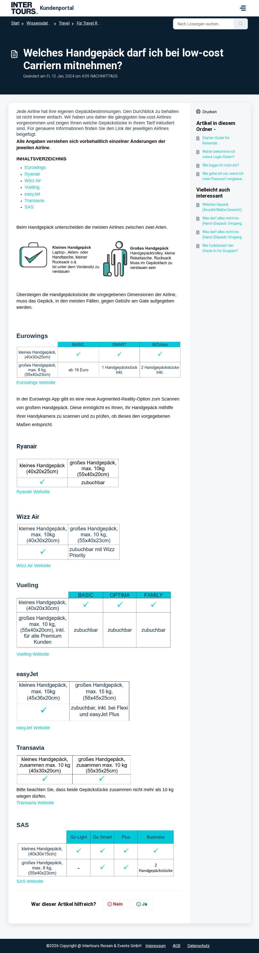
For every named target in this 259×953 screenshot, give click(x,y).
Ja (144, 904)
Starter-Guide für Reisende (216, 140)
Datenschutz (198, 945)
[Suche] (240, 23)
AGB (176, 945)
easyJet (32, 194)
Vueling (33, 187)
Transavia (34, 200)
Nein (118, 904)
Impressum (155, 945)
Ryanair (32, 174)
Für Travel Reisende (94, 23)
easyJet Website (33, 727)
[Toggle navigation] (243, 8)
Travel (64, 23)
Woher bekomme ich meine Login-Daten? (218, 154)
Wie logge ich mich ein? (220, 165)
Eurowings (35, 167)
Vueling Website (32, 654)
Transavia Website (35, 802)
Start (15, 23)
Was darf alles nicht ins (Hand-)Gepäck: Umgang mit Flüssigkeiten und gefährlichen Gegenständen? (222, 221)
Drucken (209, 111)
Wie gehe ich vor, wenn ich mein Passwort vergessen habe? (223, 176)
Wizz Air (33, 180)
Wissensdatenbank (43, 23)
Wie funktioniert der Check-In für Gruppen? (220, 248)
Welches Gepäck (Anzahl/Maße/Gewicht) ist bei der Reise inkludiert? (223, 207)
